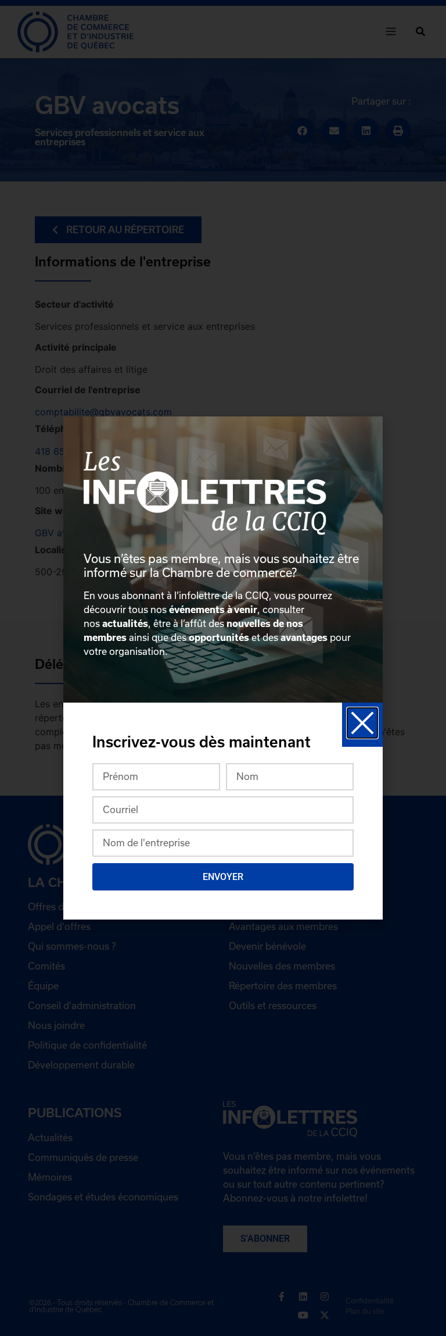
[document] (223, 668)
